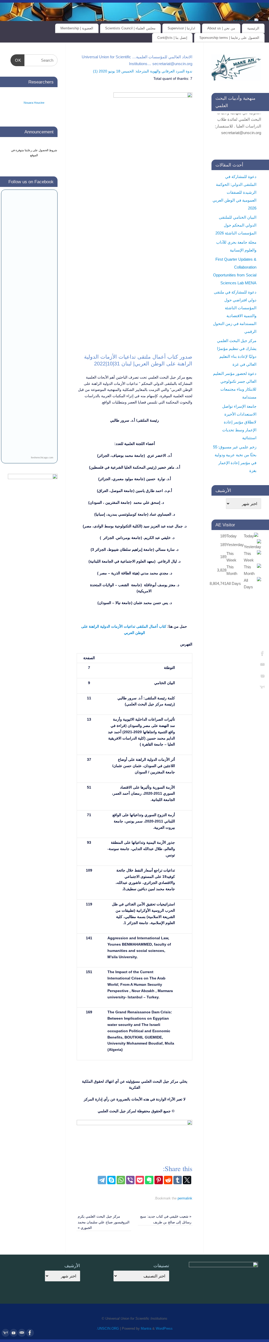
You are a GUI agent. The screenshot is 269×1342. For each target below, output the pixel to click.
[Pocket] (140, 1180)
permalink (185, 1198)
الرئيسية (253, 28)
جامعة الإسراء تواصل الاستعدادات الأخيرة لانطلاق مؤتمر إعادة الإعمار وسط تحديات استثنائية (239, 422)
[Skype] (111, 1180)
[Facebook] (262, 654)
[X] (187, 1180)
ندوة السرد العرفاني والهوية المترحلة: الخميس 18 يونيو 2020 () (142, 71)
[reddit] (168, 1180)
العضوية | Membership (76, 28)
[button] (257, 624)
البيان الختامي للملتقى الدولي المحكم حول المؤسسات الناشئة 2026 (235, 225)
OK (19, 60)
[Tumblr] (177, 1180)
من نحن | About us (221, 28)
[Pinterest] (158, 1180)
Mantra (146, 1328)
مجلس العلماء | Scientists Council (130, 28)
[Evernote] (149, 1180)
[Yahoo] (262, 688)
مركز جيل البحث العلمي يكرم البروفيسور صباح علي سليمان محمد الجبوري (104, 1222)
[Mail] (262, 665)
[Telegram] (102, 1180)
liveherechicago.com (42, 457)
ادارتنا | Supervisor (181, 28)
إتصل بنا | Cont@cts (172, 38)
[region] (134, 238)
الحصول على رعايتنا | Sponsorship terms (229, 38)
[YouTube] (262, 677)
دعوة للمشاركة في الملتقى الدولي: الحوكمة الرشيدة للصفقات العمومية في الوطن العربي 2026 (234, 192)
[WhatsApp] (121, 1180)
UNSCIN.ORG (108, 1328)
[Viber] (130, 1180)
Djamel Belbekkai (34, 114)
